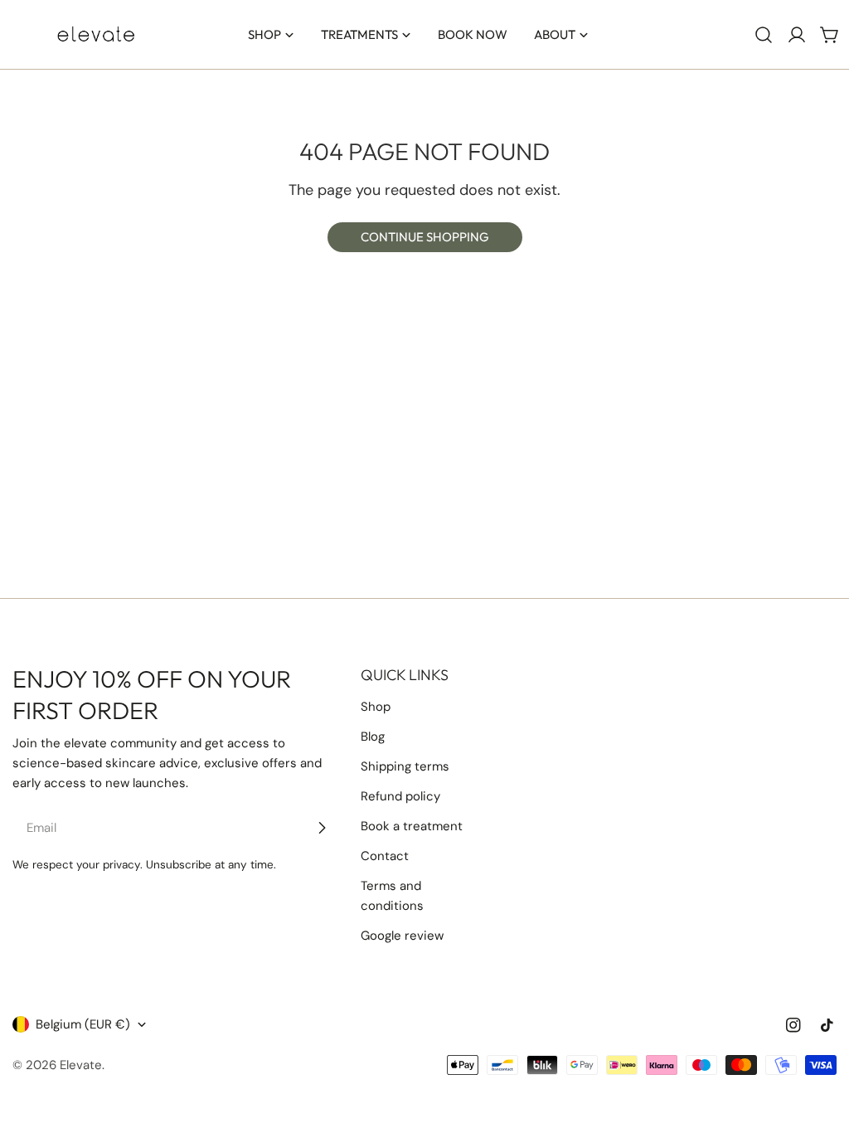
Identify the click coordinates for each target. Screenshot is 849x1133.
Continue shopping (425, 237)
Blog (373, 736)
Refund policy (400, 796)
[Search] (763, 34)
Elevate (81, 1065)
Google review (402, 935)
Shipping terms (405, 766)
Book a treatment (412, 826)
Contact (385, 856)
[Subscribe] (321, 827)
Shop (376, 706)
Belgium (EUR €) (83, 1024)
